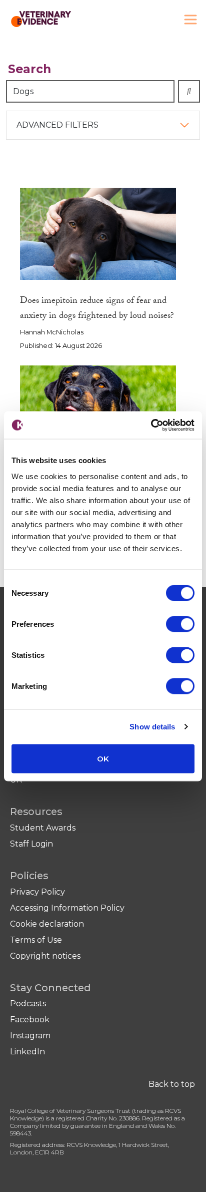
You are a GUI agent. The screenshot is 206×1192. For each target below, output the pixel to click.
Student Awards (43, 828)
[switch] (180, 624)
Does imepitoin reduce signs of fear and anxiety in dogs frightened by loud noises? (97, 309)
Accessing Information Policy (67, 908)
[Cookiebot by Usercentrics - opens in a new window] (150, 425)
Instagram (30, 1035)
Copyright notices (45, 956)
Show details (152, 726)
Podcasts (28, 1003)
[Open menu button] (190, 19)
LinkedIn (27, 1051)
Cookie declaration (47, 924)
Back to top (171, 1084)
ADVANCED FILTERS (57, 125)
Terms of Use (36, 940)
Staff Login (31, 844)
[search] (189, 91)
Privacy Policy (37, 892)
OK (103, 758)
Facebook (30, 1019)
